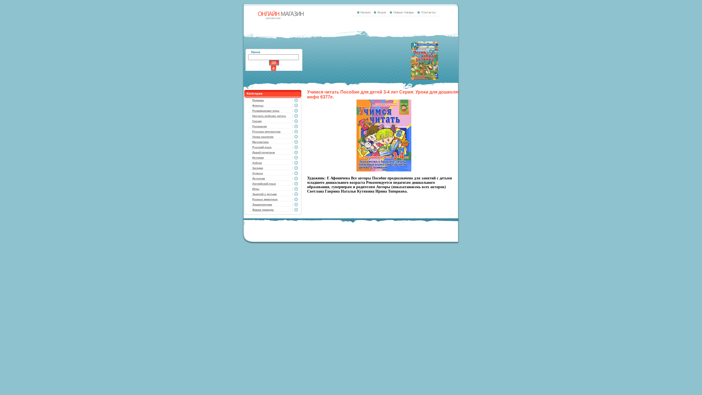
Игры (255, 188)
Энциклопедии (262, 204)
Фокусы (258, 105)
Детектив (258, 178)
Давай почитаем (263, 152)
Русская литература (266, 131)
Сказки (257, 121)
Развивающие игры (265, 110)
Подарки (258, 100)
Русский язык (261, 147)
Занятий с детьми (264, 194)
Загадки (257, 168)
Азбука (257, 162)
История (258, 157)
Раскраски (259, 126)
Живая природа (263, 209)
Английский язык (264, 183)
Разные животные (265, 199)
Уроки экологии (262, 136)
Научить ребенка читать (269, 115)
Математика (260, 141)
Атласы (257, 173)
